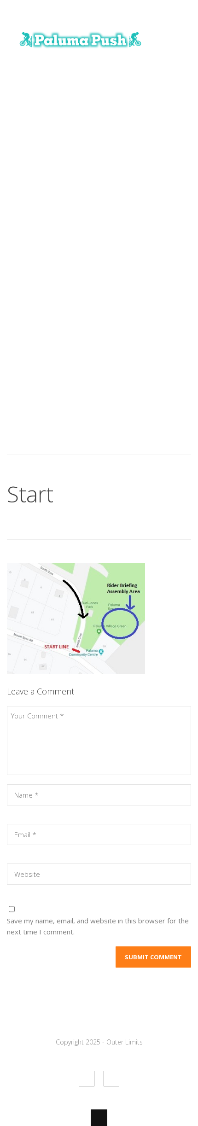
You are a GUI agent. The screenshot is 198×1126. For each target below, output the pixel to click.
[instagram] (111, 1078)
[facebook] (86, 1078)
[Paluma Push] (80, 52)
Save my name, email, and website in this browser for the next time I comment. (98, 926)
